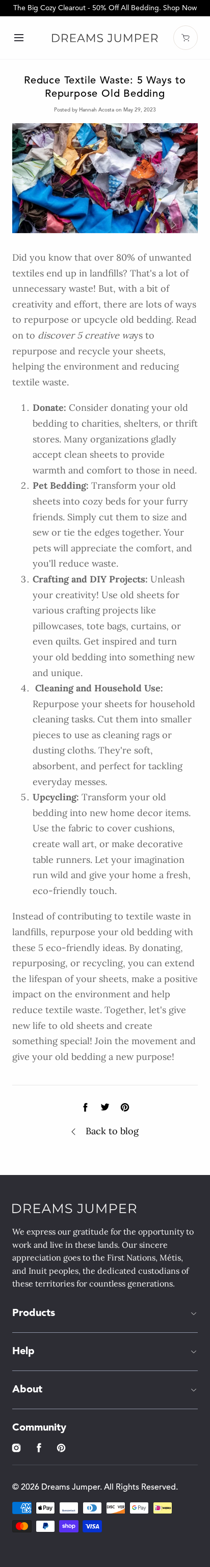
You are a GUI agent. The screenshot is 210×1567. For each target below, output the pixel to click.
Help (23, 1352)
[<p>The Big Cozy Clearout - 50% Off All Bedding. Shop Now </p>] (105, 8)
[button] (18, 38)
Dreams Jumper (70, 1488)
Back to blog (112, 1131)
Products (33, 1313)
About (27, 1390)
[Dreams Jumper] (105, 37)
